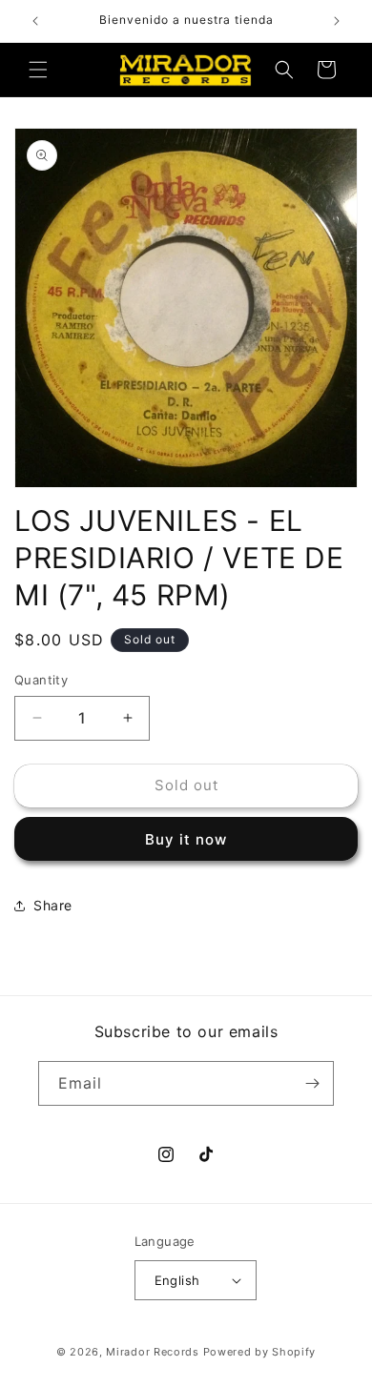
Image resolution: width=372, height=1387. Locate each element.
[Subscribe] (312, 1083)
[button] (38, 70)
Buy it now (186, 839)
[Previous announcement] (35, 21)
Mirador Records (152, 1351)
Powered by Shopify (260, 1351)
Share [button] (52, 905)
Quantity (41, 679)
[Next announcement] (337, 21)
